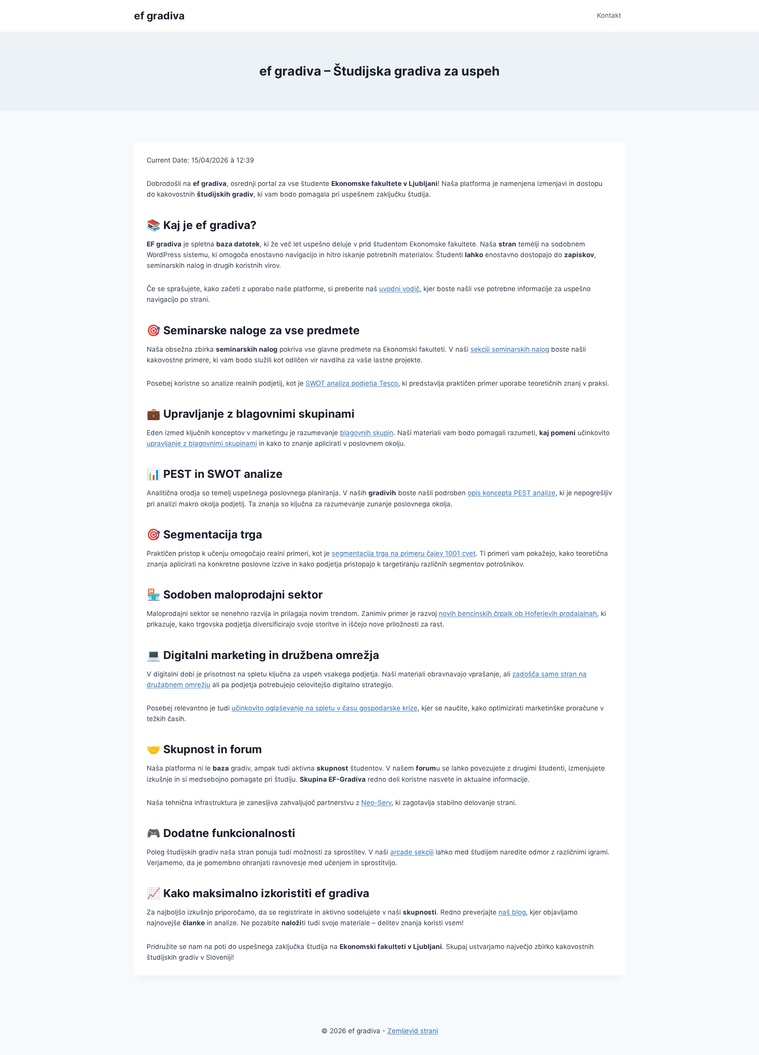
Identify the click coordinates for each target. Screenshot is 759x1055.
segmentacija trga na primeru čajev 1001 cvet (404, 553)
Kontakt (609, 15)
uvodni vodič (399, 289)
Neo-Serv (376, 803)
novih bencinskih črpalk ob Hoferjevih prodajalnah (518, 613)
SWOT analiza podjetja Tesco (352, 383)
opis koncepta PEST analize (511, 493)
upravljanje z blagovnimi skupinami (202, 443)
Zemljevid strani (412, 1031)
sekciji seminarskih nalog (509, 349)
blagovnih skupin (366, 433)
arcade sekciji (412, 852)
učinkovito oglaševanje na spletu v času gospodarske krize (324, 708)
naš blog (512, 912)
